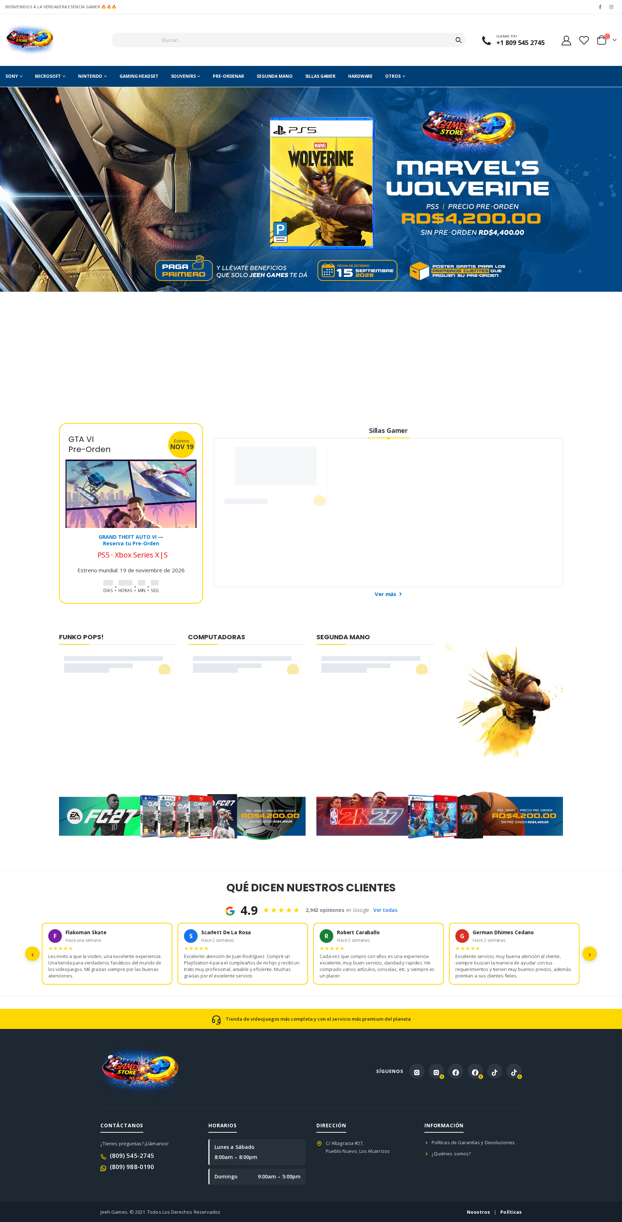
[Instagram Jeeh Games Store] (416, 1071)
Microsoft (48, 76)
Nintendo (90, 76)
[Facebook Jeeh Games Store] (455, 1071)
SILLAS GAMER (320, 76)
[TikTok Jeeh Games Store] (494, 1071)
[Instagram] (611, 7)
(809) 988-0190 (132, 1167)
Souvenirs (183, 76)
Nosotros (478, 1212)
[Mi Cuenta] (566, 40)
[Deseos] (584, 40)
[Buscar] (458, 40)
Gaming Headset (139, 76)
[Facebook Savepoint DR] (475, 1071)
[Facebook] (600, 7)
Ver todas (385, 910)
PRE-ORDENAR (228, 76)
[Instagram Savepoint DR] (436, 1071)
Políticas (511, 1212)
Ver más (386, 593)
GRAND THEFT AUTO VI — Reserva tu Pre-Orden (131, 540)
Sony (11, 76)
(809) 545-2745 (132, 1155)
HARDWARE (360, 76)
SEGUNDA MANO (275, 76)
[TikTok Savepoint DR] (514, 1071)
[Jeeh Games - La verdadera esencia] (29, 40)
